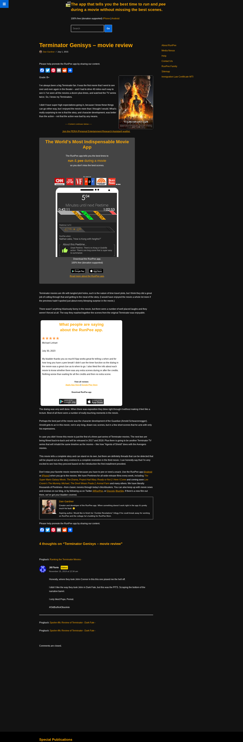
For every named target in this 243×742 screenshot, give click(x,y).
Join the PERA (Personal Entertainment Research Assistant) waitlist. (96, 131)
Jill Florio (54, 567)
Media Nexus (168, 50)
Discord (110, 491)
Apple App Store (73, 385)
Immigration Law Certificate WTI (177, 76)
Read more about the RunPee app (87, 276)
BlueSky (120, 491)
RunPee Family (169, 66)
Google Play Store (89, 385)
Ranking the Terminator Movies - (66, 559)
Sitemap (166, 71)
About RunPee (169, 45)
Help (164, 56)
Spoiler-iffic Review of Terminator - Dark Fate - (73, 622)
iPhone (106, 18)
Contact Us (167, 61)
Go (108, 28)
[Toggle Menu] (4, 4)
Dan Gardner (49, 52)
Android (115, 18)
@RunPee (98, 491)
